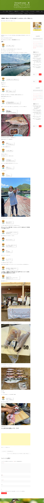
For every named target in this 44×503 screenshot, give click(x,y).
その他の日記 (37, 11)
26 (36, 46)
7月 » (35, 99)
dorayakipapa (3, 20)
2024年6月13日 (9, 20)
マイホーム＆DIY (32, 11)
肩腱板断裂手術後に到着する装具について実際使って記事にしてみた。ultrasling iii (37, 55)
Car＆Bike (22, 11)
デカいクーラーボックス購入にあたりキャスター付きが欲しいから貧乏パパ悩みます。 (18, 453)
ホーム (4, 11)
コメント (2, 462)
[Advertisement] (15, 28)
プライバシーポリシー (31, 13)
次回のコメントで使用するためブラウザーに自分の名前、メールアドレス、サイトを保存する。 (13, 491)
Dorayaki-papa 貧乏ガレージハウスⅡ (22, 4)
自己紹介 (7, 11)
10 (33, 43)
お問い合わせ (26, 13)
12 (36, 43)
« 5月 (33, 99)
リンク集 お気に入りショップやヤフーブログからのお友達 (15, 13)
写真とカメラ (11, 11)
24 (33, 46)
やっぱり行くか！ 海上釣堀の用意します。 (8, 451)
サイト (2, 484)
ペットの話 (26, 11)
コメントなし (13, 20)
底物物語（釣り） (17, 11)
